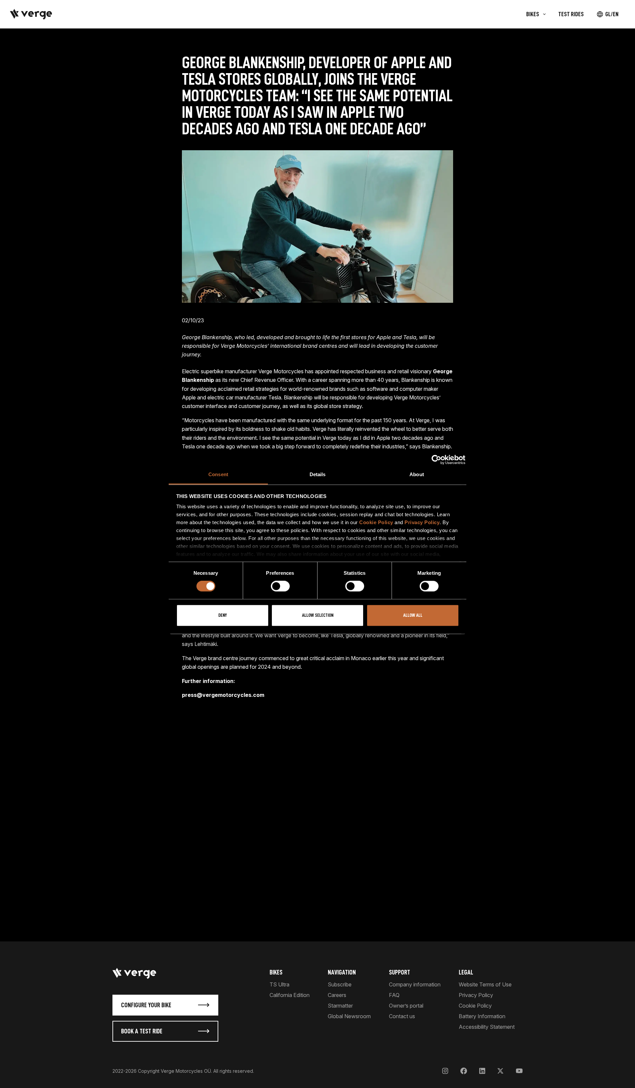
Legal (466, 972)
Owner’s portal (406, 1005)
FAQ (394, 995)
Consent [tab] (218, 474)
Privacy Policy (422, 522)
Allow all (412, 615)
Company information (415, 984)
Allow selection (317, 615)
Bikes (276, 972)
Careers (337, 995)
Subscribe (340, 984)
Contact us (402, 1016)
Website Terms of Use (485, 984)
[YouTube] (519, 1070)
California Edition (290, 995)
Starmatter (340, 1005)
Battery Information (482, 1016)
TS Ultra (279, 984)
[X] (500, 1071)
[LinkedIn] (482, 1071)
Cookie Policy (376, 522)
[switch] (280, 586)
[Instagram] (445, 1071)
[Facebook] (463, 1070)
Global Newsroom (349, 1016)
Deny (222, 615)
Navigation (342, 972)
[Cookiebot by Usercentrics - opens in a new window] (436, 460)
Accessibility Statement (487, 1026)
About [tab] (416, 474)
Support (399, 972)
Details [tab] (318, 474)
